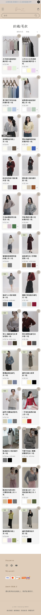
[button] (2, 9)
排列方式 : (20, 32)
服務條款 (17, 610)
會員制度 (10, 610)
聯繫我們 (31, 610)
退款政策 (24, 610)
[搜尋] (35, 15)
